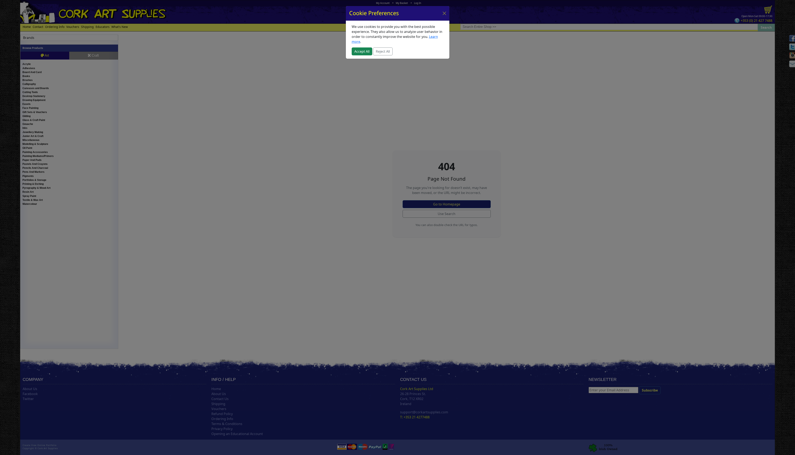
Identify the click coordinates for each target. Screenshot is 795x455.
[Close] (444, 13)
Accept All (362, 51)
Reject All (383, 51)
